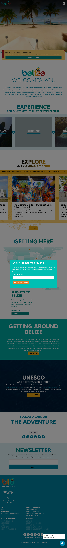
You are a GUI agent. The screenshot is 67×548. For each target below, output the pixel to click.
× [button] (56, 262)
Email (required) (18, 274)
